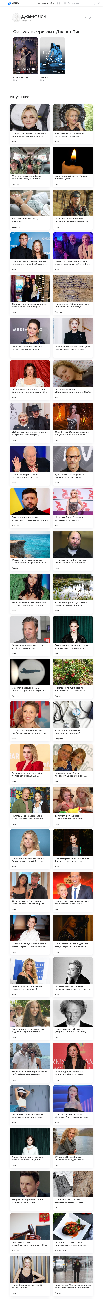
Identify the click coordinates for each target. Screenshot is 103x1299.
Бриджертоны (20, 77)
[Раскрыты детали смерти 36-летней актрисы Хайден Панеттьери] (30, 764)
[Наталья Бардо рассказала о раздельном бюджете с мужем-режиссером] (30, 807)
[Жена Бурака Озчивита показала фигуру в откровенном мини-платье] (73, 423)
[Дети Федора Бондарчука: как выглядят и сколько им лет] (73, 466)
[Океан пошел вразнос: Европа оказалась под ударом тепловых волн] (30, 551)
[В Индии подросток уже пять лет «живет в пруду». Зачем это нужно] (73, 594)
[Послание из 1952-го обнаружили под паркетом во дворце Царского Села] (73, 295)
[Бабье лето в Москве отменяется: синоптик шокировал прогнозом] (73, 1276)
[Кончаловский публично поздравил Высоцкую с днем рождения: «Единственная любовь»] (73, 764)
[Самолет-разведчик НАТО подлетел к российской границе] (30, 679)
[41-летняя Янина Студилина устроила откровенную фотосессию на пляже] (73, 508)
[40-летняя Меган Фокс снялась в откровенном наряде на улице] (30, 594)
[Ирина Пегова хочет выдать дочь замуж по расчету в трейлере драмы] (73, 935)
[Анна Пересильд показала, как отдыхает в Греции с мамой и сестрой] (30, 1020)
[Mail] (9, 3)
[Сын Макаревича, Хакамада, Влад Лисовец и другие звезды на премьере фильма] (73, 849)
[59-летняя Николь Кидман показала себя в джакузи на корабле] (73, 1148)
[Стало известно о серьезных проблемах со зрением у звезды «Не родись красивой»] (30, 721)
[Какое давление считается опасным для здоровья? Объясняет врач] (73, 721)
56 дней (44, 77)
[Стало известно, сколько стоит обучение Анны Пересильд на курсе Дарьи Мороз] (73, 1105)
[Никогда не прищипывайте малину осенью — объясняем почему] (73, 679)
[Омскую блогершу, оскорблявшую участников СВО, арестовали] (30, 1233)
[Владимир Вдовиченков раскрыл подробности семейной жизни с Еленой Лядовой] (30, 252)
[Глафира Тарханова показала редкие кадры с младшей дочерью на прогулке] (30, 338)
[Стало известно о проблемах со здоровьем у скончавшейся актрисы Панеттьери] (30, 124)
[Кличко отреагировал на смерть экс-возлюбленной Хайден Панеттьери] (73, 892)
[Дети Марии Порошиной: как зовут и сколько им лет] (73, 124)
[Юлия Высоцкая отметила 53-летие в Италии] (30, 1276)
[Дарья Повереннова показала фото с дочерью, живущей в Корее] (30, 1148)
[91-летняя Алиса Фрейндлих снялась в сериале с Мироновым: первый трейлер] (73, 210)
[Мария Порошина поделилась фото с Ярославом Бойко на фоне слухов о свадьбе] (73, 252)
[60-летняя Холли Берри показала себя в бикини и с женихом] (30, 1063)
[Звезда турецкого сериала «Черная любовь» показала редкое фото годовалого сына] (73, 1063)
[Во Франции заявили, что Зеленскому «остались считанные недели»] (30, 508)
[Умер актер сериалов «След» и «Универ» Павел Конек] (30, 1191)
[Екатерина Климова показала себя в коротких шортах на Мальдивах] (30, 1105)
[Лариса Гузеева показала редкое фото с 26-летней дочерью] (30, 295)
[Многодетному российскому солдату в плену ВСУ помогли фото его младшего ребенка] (30, 167)
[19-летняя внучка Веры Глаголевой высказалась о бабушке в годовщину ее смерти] (73, 807)
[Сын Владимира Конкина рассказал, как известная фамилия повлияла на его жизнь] (30, 466)
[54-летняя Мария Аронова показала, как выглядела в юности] (73, 977)
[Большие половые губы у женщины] (30, 210)
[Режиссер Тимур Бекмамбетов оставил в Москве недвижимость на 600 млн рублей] (73, 551)
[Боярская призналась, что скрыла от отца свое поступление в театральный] (73, 636)
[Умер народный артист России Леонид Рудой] (73, 167)
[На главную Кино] (15, 3)
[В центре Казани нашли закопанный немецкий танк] (73, 1191)
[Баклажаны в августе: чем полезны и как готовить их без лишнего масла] (73, 1233)
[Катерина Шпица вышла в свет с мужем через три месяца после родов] (30, 935)
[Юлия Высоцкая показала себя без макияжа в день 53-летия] (30, 849)
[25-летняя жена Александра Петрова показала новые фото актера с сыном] (30, 892)
